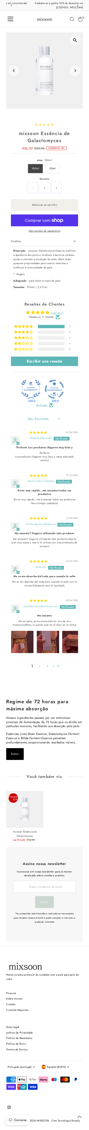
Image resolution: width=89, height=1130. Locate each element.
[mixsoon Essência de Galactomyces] (24, 809)
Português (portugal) (20, 1067)
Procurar (11, 993)
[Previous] (11, 5)
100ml (35, 168)
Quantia (44, 179)
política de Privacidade (19, 1032)
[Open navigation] (10, 19)
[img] (38, 432)
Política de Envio (16, 1044)
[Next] (77, 5)
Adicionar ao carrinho (44, 205)
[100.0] (30, 389)
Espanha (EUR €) (56, 1067)
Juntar (44, 902)
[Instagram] (9, 1108)
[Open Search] (72, 19)
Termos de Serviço (17, 1049)
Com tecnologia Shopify (66, 1120)
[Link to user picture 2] (48, 642)
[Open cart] (80, 19)
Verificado (42, 405)
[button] (23, 326)
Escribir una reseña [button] (44, 361)
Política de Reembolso (19, 1038)
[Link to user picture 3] (73, 642)
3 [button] (47, 666)
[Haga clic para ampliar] (75, 40)
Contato (10, 1004)
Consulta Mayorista (17, 1010)
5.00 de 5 (57, 313)
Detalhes (16, 241)
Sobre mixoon (14, 998)
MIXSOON (43, 1120)
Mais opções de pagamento (45, 231)
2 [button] (39, 666)
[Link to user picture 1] (22, 642)
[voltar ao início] (79, 1117)
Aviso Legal (12, 1027)
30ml (52, 168)
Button (15, 754)
